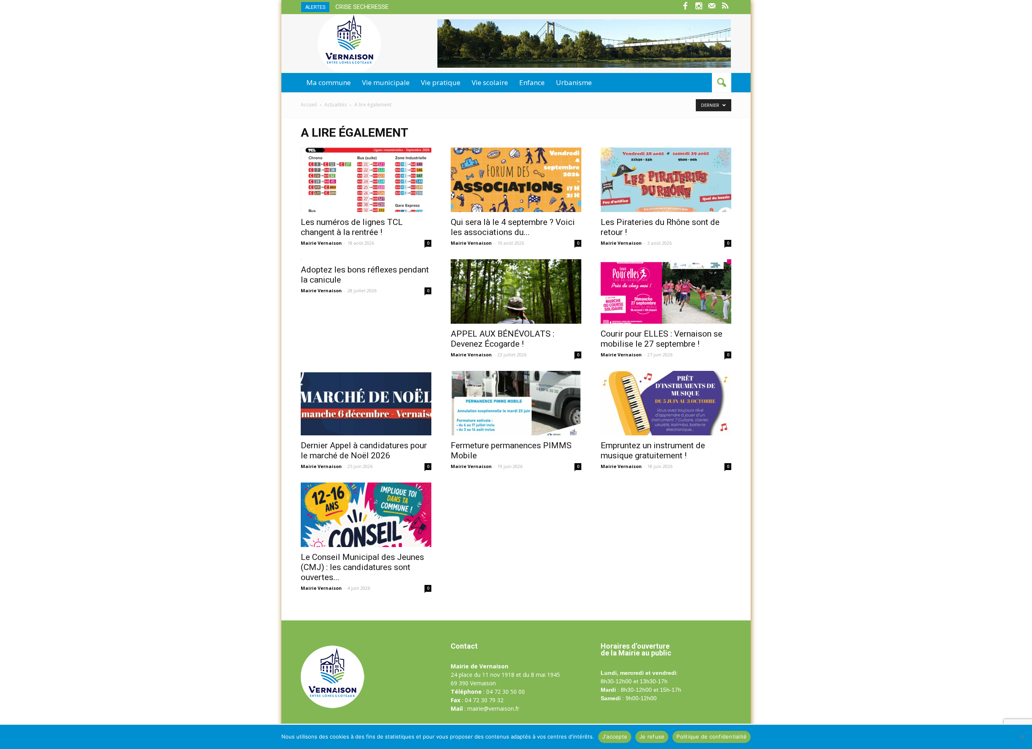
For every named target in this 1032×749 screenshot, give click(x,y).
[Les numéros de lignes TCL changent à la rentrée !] (366, 180)
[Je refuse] (1022, 737)
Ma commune (328, 82)
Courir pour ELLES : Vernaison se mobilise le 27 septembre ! (661, 339)
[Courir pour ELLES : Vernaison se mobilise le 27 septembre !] (666, 291)
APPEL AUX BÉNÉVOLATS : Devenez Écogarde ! (502, 339)
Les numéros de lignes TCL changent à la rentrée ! (352, 227)
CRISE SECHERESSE (362, 6)
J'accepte (614, 736)
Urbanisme (574, 82)
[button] (721, 82)
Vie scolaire (490, 82)
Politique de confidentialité (711, 736)
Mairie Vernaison (321, 243)
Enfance (532, 82)
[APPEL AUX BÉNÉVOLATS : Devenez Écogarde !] (516, 291)
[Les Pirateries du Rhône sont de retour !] (666, 180)
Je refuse (651, 736)
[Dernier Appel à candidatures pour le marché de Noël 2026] (366, 403)
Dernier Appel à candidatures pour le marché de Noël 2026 (364, 450)
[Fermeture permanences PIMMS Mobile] (516, 403)
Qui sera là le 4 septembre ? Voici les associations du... (513, 227)
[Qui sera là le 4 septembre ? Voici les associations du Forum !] (516, 180)
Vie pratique (440, 82)
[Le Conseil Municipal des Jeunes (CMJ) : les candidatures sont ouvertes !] (366, 515)
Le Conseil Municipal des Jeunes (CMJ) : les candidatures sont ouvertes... (362, 567)
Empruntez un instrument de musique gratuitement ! (653, 450)
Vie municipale (386, 82)
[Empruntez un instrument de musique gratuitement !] (666, 403)
